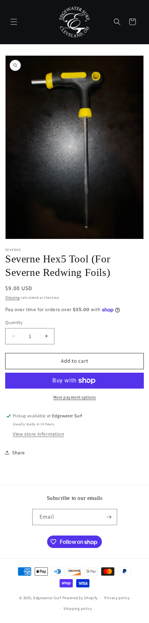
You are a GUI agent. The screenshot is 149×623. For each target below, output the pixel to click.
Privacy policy (117, 597)
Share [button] (18, 452)
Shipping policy (77, 608)
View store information (38, 434)
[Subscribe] (109, 517)
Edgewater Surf (47, 597)
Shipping (12, 297)
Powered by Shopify (80, 597)
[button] (13, 21)
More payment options (74, 397)
